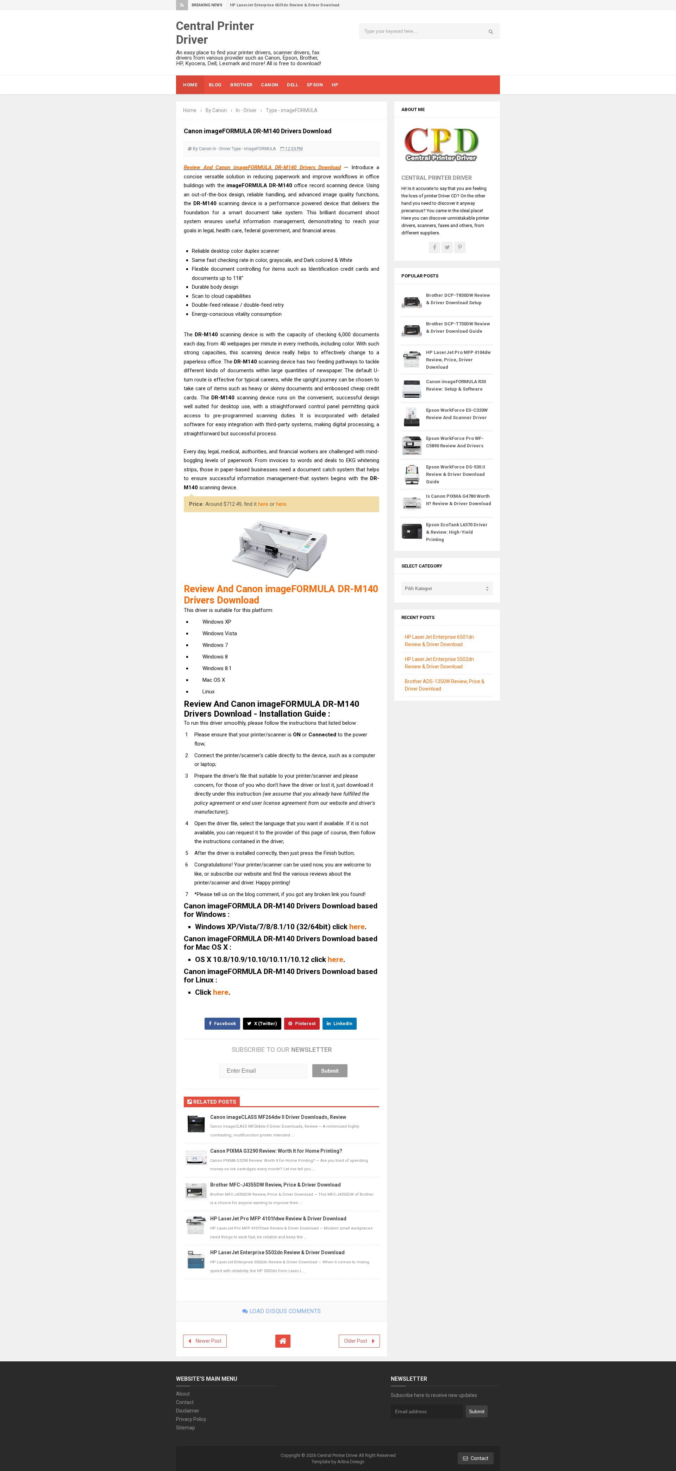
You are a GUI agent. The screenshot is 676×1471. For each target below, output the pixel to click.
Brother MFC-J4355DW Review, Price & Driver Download (275, 1185)
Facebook (224, 1023)
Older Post (355, 1341)
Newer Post (208, 1341)
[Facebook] (434, 247)
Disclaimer (187, 1411)
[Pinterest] (459, 247)
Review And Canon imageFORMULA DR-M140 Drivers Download (262, 167)
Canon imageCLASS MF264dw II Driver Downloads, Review (278, 1117)
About (183, 1394)
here (263, 504)
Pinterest (304, 1023)
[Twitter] (447, 247)
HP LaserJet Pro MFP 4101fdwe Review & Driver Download (278, 1218)
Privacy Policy (191, 1419)
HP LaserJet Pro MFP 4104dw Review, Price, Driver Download (458, 360)
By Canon (202, 148)
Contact (185, 1402)
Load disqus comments (284, 1311)
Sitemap (185, 1427)
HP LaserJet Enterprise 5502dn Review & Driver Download (277, 1252)
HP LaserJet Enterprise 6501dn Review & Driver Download (284, 5)
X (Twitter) (265, 1023)
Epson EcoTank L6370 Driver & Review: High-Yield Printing (457, 532)
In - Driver (222, 148)
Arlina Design (350, 1461)
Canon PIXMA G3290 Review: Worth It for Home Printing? (276, 1151)
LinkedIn (342, 1023)
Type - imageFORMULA (254, 148)
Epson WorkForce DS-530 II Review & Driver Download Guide (455, 474)
